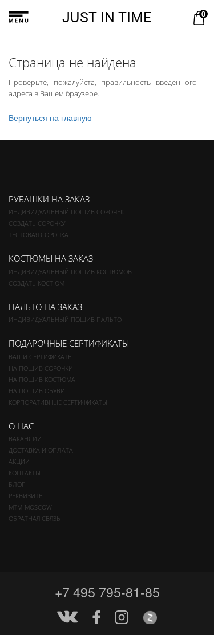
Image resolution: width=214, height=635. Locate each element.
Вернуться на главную (50, 117)
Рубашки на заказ (49, 199)
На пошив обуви (37, 390)
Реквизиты (26, 495)
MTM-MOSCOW (30, 507)
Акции (19, 461)
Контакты (25, 473)
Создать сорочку (37, 223)
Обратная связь (34, 518)
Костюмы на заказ (51, 258)
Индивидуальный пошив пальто (65, 319)
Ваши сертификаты (41, 356)
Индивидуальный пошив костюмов (70, 271)
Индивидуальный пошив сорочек (66, 211)
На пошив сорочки (41, 368)
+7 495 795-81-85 (107, 592)
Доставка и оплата (41, 450)
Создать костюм (36, 283)
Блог (17, 484)
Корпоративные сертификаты (58, 402)
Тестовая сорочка (38, 234)
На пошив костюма (42, 379)
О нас (21, 426)
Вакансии (25, 438)
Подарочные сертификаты (69, 343)
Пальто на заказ (45, 306)
